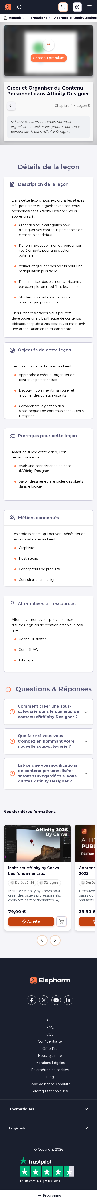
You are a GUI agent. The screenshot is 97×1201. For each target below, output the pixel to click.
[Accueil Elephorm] (50, 980)
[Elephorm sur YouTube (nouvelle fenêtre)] (56, 1000)
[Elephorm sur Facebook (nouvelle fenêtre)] (31, 1000)
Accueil (15, 18)
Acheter (34, 921)
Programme (52, 1195)
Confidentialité (50, 1041)
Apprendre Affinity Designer (73, 18)
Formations (38, 18)
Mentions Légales (50, 1063)
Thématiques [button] (21, 1109)
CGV (50, 1034)
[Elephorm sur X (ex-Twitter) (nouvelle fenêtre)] (43, 1000)
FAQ (50, 1027)
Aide (50, 1020)
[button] (42, 940)
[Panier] (63, 7)
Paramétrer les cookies (50, 1070)
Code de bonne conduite (49, 1084)
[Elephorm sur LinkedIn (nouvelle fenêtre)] (68, 1000)
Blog (50, 1077)
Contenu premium (48, 58)
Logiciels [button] (17, 1128)
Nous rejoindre (50, 1056)
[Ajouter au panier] (61, 921)
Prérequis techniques (50, 1091)
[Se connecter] (77, 7)
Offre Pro (50, 1048)
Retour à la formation (11, 106)
